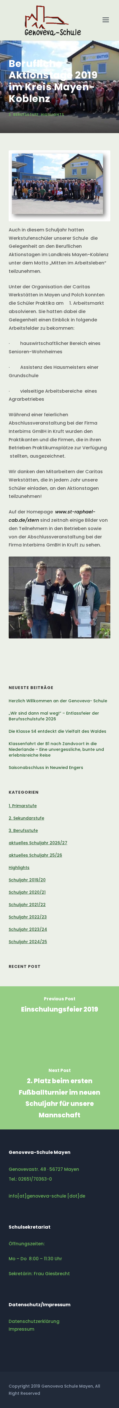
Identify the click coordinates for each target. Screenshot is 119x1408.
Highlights (52, 114)
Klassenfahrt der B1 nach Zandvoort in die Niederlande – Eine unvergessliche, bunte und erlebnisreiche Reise (56, 749)
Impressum (21, 1329)
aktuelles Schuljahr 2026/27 (38, 843)
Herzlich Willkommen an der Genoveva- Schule (58, 701)
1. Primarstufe (23, 806)
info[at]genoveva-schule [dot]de (47, 1196)
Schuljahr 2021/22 (27, 905)
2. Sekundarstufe (26, 818)
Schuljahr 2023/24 (28, 929)
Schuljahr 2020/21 (27, 892)
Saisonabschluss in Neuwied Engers (46, 767)
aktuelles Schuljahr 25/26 (35, 855)
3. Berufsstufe (24, 114)
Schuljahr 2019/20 (27, 880)
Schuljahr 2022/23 (28, 917)
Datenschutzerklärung (34, 1321)
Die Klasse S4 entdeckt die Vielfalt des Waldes (57, 731)
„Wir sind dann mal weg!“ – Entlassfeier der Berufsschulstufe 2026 (54, 716)
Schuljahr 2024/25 (28, 942)
